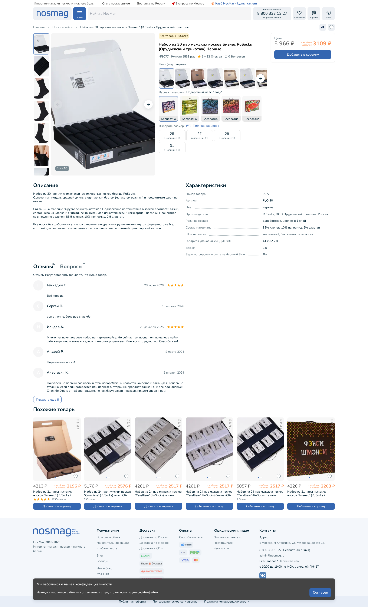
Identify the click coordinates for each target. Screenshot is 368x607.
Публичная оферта (132, 602)
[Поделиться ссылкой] (322, 27)
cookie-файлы (148, 592)
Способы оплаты (191, 537)
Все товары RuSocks (174, 36)
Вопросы (71, 266)
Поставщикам (223, 543)
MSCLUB (103, 574)
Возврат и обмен (108, 537)
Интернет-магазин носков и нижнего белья (64, 4)
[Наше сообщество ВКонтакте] (262, 575)
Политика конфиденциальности (226, 602)
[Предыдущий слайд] (58, 104)
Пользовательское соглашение (175, 602)
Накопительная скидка (113, 543)
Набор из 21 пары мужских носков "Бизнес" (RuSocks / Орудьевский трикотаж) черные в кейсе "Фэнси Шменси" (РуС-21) (309, 493)
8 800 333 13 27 (270, 550)
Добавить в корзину (303, 54)
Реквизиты (221, 548)
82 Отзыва (212, 57)
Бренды (102, 561)
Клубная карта (107, 548)
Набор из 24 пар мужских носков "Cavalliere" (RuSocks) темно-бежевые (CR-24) (158, 493)
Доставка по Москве (154, 543)
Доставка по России (151, 4)
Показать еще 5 (47, 400)
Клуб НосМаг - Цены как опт (236, 4)
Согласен (320, 592)
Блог (100, 556)
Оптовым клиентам (227, 537)
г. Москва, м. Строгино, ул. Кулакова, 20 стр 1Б (292, 543)
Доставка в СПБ (150, 548)
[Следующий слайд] (148, 104)
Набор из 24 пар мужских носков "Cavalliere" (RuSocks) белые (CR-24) (209, 493)
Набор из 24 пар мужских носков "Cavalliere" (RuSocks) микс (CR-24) (107, 493)
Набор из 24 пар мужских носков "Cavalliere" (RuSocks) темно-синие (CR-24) (260, 493)
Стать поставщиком (116, 4)
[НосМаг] (52, 13)
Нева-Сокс (104, 568)
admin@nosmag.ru (271, 556)
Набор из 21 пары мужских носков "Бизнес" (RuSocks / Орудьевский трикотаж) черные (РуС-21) (55, 493)
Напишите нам (289, 561)
